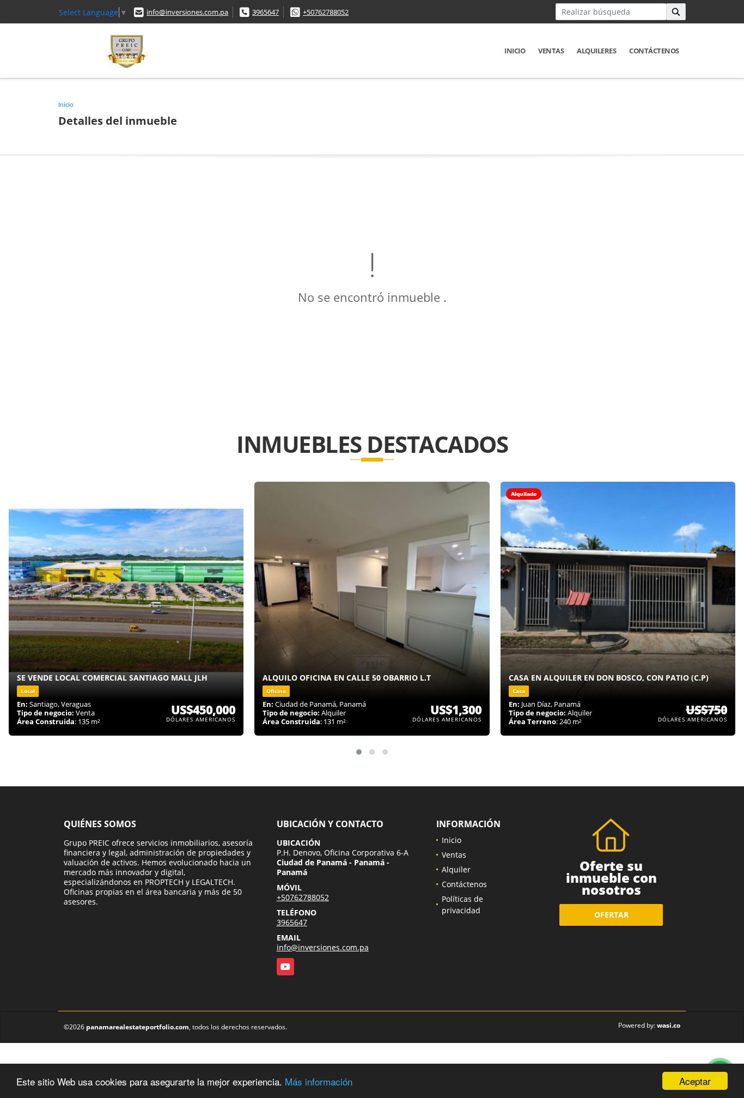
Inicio (514, 51)
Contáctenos (654, 51)
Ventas (551, 51)
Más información (318, 1081)
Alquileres (596, 51)
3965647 (265, 12)
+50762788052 (326, 12)
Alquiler (456, 869)
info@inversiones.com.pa (187, 12)
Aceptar (695, 1081)
